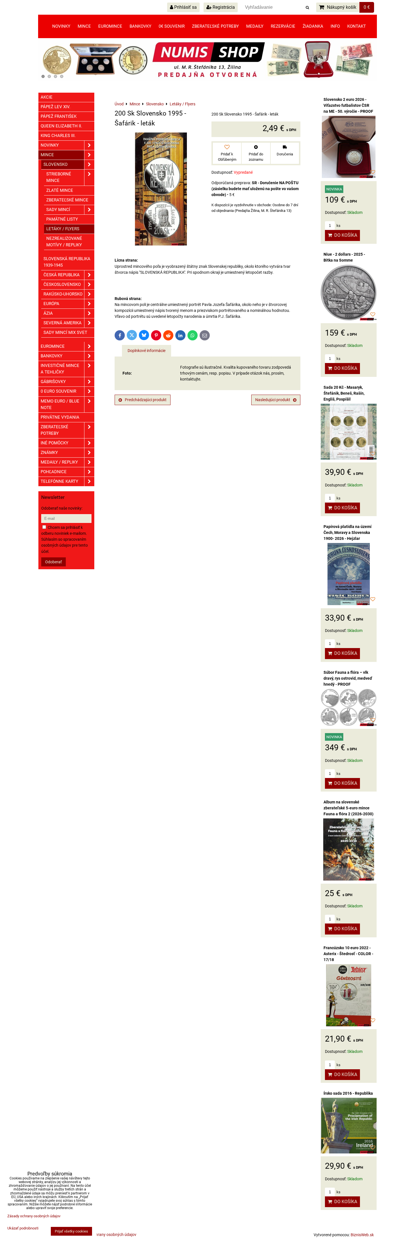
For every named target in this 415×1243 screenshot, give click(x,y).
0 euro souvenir (58, 391)
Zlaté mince (59, 190)
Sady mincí (58, 209)
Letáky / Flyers (62, 228)
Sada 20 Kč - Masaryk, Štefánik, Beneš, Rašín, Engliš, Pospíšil (344, 393)
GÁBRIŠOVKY (53, 381)
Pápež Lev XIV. (55, 106)
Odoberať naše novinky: (61, 508)
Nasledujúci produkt (272, 399)
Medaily (254, 26)
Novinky (61, 26)
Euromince (110, 26)
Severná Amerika (62, 322)
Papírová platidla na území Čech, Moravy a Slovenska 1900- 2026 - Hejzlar (348, 532)
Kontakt (356, 26)
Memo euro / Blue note (60, 404)
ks (338, 225)
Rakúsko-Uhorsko (62, 294)
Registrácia (223, 7)
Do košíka (344, 235)
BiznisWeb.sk (362, 1235)
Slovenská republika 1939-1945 (66, 262)
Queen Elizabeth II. (61, 126)
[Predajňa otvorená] (207, 79)
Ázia (48, 313)
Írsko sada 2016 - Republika (348, 1093)
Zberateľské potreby (215, 26)
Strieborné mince (58, 177)
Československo (62, 284)
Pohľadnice (54, 471)
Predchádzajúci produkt (146, 399)
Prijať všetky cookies (71, 1231)
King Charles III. (58, 135)
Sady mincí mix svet (65, 332)
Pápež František (59, 116)
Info (335, 26)
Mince (84, 26)
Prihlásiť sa (185, 7)
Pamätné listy (62, 219)
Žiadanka (313, 26)
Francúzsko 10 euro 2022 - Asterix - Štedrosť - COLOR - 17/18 (348, 954)
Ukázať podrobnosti (22, 1228)
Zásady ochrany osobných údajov (106, 1234)
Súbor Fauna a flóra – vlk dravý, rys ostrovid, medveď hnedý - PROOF (348, 678)
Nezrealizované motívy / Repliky (64, 241)
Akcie (47, 97)
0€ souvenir (172, 26)
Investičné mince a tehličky (60, 369)
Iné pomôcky (54, 443)
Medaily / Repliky (59, 462)
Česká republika (61, 274)
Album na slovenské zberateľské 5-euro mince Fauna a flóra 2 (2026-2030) (349, 808)
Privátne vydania (60, 417)
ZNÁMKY (49, 452)
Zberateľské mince (67, 200)
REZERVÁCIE (283, 26)
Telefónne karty (59, 481)
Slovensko (55, 164)
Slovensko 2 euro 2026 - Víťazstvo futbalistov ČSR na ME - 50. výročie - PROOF (348, 105)
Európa (51, 303)
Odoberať (53, 562)
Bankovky (140, 26)
